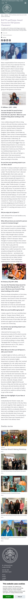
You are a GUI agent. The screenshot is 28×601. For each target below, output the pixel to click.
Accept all (8, 596)
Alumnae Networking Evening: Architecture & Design (14, 515)
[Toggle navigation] (25, 3)
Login (3, 3)
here (21, 592)
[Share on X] (4, 40)
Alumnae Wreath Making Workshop (13, 449)
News (2, 15)
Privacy (4, 576)
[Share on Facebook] (2, 40)
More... (2, 451)
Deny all (20, 596)
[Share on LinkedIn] (7, 40)
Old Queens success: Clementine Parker (10, 493)
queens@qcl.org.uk (6, 571)
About (3, 580)
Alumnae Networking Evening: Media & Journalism (13, 471)
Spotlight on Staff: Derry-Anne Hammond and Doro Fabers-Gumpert (13, 538)
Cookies (4, 578)
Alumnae (6, 15)
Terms (3, 574)
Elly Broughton (9, 35)
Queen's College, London (17, 0)
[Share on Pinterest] (10, 40)
